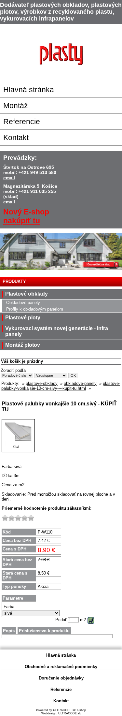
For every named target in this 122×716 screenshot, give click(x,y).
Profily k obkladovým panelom (34, 309)
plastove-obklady (42, 383)
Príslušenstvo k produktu (44, 630)
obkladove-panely (80, 383)
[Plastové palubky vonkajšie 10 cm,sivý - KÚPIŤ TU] (18, 457)
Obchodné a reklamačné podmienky (61, 666)
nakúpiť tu (21, 220)
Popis (9, 630)
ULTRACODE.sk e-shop (69, 710)
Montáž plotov (22, 345)
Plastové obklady (26, 294)
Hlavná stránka (28, 89)
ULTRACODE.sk (69, 713)
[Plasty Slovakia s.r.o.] (61, 54)
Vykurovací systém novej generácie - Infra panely (56, 331)
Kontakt (16, 137)
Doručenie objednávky (61, 678)
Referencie (21, 121)
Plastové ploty (22, 317)
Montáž (15, 105)
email (9, 177)
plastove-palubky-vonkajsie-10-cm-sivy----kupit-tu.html (60, 386)
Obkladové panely (23, 302)
